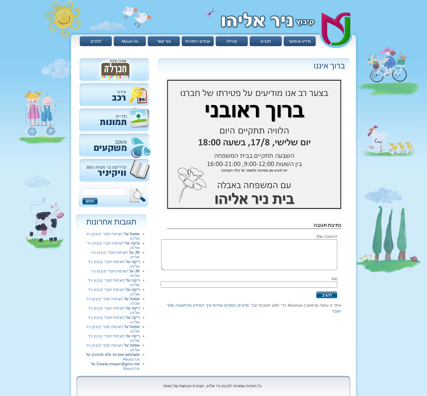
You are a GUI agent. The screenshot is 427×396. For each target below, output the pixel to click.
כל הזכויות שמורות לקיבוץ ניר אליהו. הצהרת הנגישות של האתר (212, 386)
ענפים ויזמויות (197, 41)
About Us (129, 41)
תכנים (266, 41)
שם (334, 278)
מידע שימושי (300, 41)
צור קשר (164, 41)
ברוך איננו (329, 66)
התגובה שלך (326, 236)
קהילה (231, 41)
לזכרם (96, 41)
